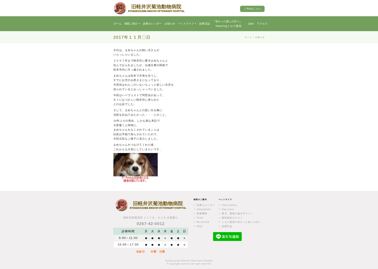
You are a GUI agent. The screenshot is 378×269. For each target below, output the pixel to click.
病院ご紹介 (131, 23)
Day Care (228, 209)
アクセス (262, 23)
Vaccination (229, 205)
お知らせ (169, 23)
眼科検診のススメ (232, 217)
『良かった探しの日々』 (227, 23)
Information (204, 209)
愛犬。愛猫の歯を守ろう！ (237, 213)
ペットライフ (186, 23)
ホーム (118, 23)
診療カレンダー (152, 23)
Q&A (251, 23)
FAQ (199, 226)
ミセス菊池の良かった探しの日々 (241, 222)
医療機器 (202, 213)
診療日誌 (204, 23)
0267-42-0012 (151, 223)
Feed (200, 217)
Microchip (203, 222)
